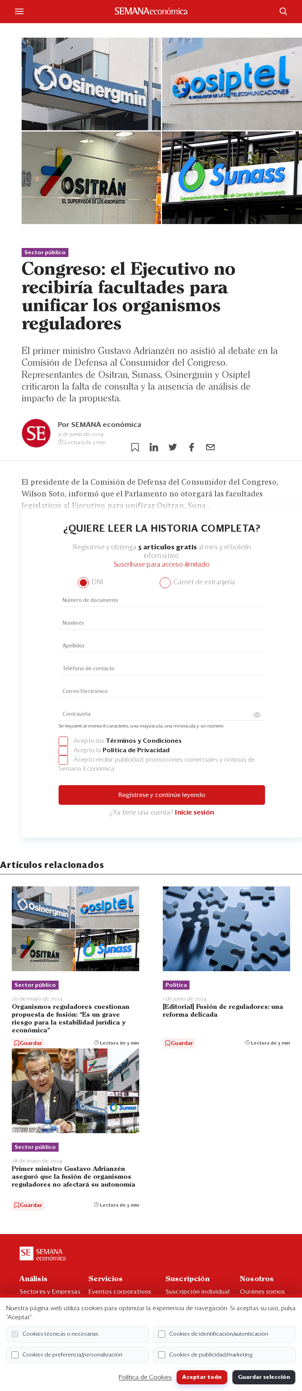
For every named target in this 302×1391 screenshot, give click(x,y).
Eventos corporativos (119, 1292)
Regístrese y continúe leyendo (161, 795)
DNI (96, 582)
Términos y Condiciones (144, 741)
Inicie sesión (194, 812)
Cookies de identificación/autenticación (218, 1334)
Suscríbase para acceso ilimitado (162, 565)
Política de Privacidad (136, 750)
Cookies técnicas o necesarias (60, 1334)
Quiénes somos (262, 1292)
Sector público (45, 252)
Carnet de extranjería (203, 582)
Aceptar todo (202, 1377)
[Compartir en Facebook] (191, 447)
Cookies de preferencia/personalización (72, 1355)
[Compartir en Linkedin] (153, 447)
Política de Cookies (145, 1377)
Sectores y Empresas (50, 1292)
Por (99, 424)
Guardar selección (264, 1377)
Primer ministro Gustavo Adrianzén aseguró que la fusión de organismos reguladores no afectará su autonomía (73, 1177)
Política (176, 985)
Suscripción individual (198, 1292)
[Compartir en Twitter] (172, 447)
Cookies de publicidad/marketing (211, 1355)
